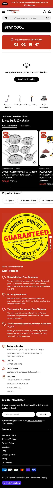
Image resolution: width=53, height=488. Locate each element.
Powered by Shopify (38, 478)
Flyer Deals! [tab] (25, 126)
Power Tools (45, 169)
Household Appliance (11, 169)
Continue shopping (26, 79)
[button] (50, 244)
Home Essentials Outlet (19, 478)
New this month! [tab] (9, 126)
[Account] (44, 11)
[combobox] (26, 17)
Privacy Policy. (8, 423)
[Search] (47, 17)
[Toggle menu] (3, 11)
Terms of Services (34, 420)
